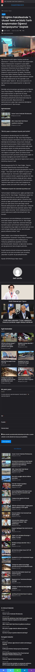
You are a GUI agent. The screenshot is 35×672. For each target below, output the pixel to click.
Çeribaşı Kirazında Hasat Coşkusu (22, 594)
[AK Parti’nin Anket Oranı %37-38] (9, 355)
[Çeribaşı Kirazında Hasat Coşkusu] (6, 596)
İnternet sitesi (5, 428)
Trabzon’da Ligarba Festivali (20, 498)
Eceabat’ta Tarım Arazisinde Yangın (23, 362)
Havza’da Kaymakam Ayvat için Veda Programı (25, 378)
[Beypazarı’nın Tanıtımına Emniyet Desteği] (6, 581)
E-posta (3, 422)
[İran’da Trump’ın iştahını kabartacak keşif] (6, 486)
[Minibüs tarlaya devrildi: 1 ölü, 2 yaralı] (26, 337)
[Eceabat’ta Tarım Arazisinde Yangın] (26, 355)
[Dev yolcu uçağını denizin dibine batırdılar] (6, 479)
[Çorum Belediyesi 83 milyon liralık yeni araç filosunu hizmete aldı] (6, 493)
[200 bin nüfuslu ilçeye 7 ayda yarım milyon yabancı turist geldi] (9, 337)
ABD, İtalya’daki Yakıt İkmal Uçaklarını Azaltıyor (15, 1)
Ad (2, 416)
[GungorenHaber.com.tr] (17, 5)
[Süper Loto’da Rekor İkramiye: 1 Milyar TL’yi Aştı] (6, 538)
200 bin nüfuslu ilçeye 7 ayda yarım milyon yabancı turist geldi (8, 344)
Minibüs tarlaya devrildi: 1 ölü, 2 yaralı (25, 344)
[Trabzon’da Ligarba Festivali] (6, 501)
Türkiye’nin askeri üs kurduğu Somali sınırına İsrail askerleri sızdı (8, 379)
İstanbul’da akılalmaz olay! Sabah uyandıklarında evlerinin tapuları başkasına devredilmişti (22, 463)
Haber (10, 10)
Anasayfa (5, 10)
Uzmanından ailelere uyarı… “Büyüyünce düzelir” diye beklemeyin (20, 522)
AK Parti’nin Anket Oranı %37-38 (8, 362)
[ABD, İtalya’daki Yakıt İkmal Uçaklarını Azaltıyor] (5, 123)
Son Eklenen (17, 448)
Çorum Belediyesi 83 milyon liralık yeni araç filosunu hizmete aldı (22, 492)
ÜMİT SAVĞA (7, 30)
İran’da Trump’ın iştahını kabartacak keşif (19, 484)
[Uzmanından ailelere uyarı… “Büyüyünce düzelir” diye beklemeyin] (6, 522)
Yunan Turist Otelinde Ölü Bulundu (21, 113)
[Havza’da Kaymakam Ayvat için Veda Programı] (26, 371)
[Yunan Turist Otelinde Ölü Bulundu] (5, 116)
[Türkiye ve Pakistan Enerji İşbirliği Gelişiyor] (6, 589)
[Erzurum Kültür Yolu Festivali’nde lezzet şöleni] (6, 515)
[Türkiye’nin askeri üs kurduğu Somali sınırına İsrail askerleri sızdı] (9, 371)
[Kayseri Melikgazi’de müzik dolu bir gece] (6, 530)
